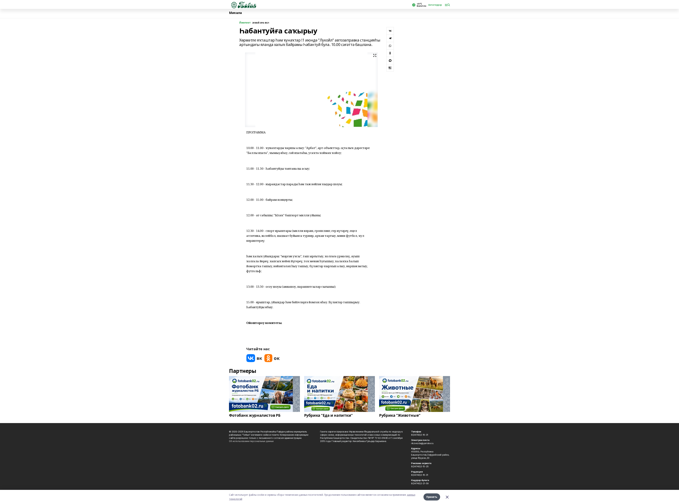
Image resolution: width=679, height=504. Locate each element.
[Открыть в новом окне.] (254, 358)
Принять (431, 497)
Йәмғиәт (245, 22)
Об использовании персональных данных (251, 441)
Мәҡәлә (235, 13)
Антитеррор (435, 5)
